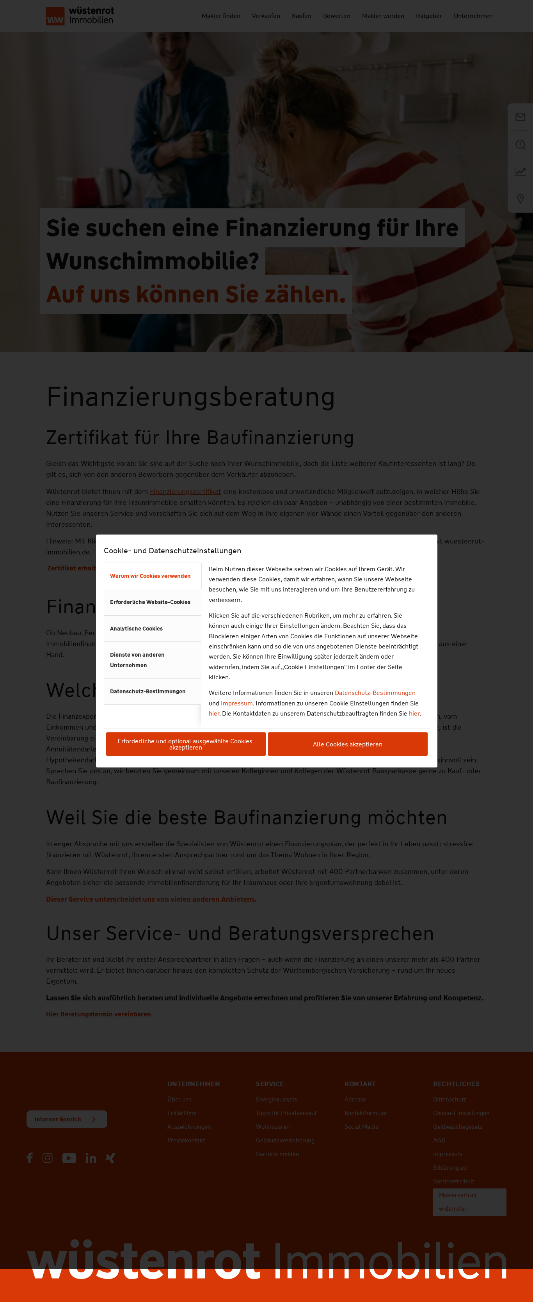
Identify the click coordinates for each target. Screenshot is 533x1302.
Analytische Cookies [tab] (136, 628)
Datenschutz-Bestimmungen (375, 693)
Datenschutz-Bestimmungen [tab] (148, 691)
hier (214, 713)
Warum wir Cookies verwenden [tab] (150, 575)
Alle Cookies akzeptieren (347, 744)
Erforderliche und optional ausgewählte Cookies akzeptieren (185, 744)
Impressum (237, 703)
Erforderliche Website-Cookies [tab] (150, 602)
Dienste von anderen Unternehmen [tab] (137, 659)
